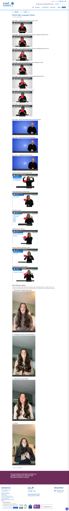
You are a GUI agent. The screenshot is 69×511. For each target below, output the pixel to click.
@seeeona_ (53, 288)
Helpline (59, 7)
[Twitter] (63, 1)
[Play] (13, 134)
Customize (5, 507)
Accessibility (53, 1)
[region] (10, 505)
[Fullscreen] (36, 134)
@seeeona (42, 288)
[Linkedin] (60, 1)
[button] (25, 127)
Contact (56, 1)
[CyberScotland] (37, 507)
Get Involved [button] (52, 7)
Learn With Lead (45, 7)
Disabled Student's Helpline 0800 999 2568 (44, 4)
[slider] (23, 331)
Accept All (15, 507)
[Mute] (35, 134)
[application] (25, 128)
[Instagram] (58, 1)
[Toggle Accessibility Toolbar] (66, 508)
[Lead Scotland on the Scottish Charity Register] (21, 507)
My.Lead (63, 7)
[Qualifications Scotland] (25, 507)
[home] (33, 7)
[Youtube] (62, 1)
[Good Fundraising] (46, 507)
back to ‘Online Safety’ (17, 16)
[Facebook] (65, 1)
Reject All (10, 507)
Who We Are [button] (37, 7)
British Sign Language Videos (23, 15)
